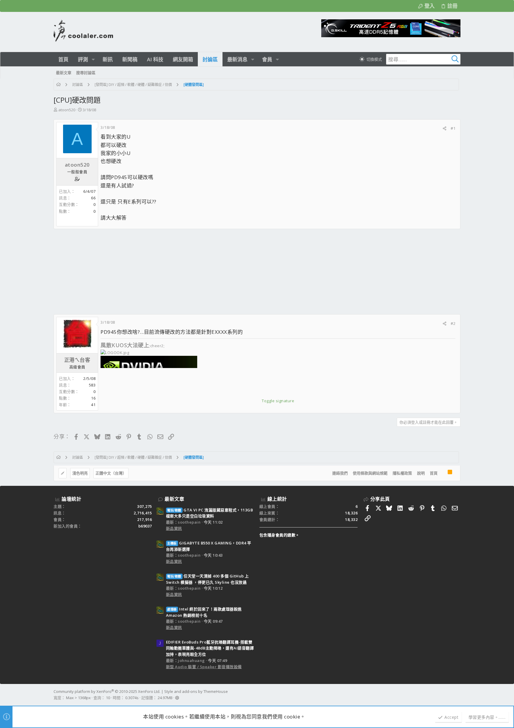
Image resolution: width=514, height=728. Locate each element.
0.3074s (132, 697)
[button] (93, 59)
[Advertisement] (232, 271)
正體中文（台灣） (110, 473)
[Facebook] (457, 694)
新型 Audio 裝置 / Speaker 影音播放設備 (204, 666)
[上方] (442, 473)
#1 (453, 128)
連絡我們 (340, 473)
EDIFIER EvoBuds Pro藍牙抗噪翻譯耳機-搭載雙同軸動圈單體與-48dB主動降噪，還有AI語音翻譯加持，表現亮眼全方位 (210, 648)
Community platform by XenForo (107, 691)
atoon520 (66, 109)
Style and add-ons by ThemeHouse (196, 691)
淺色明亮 (80, 473)
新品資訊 (174, 528)
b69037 (145, 526)
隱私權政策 (402, 473)
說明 (421, 473)
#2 (453, 323)
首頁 (434, 473)
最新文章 (174, 499)
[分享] (445, 128)
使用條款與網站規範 (370, 473)
